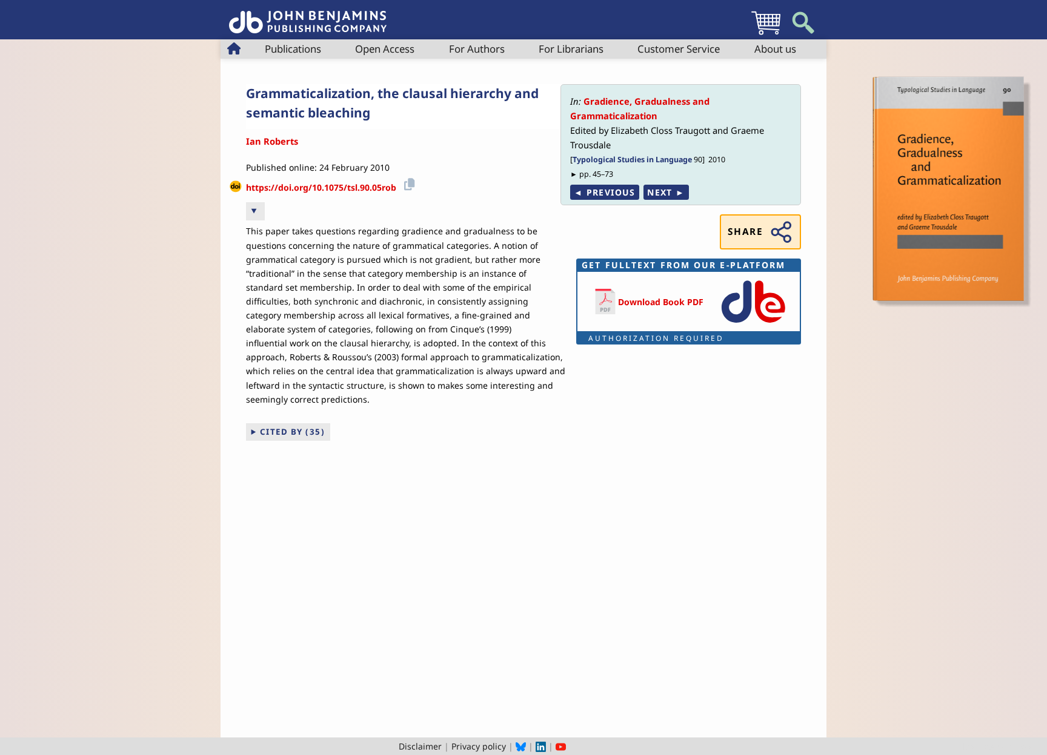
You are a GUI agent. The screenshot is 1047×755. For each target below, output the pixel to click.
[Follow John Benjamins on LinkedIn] (541, 746)
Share (745, 231)
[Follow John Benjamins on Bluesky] (521, 746)
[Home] (308, 15)
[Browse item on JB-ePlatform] (753, 323)
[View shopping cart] (765, 34)
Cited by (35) (292, 431)
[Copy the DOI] (407, 183)
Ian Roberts (272, 141)
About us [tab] (775, 49)
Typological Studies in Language (632, 159)
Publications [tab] (293, 49)
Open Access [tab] (384, 49)
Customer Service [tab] (678, 49)
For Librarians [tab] (571, 49)
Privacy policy (478, 746)
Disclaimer (420, 746)
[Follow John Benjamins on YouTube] (561, 746)
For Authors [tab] (477, 49)
